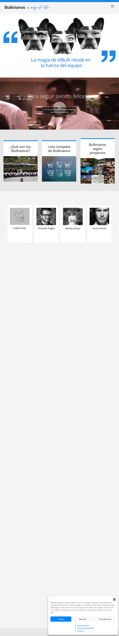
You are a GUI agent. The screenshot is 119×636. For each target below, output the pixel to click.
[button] (114, 599)
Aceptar (61, 619)
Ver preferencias (105, 619)
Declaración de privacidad (85, 628)
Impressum (80, 631)
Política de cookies (83, 625)
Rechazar (83, 619)
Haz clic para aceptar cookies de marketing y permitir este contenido (59, 110)
